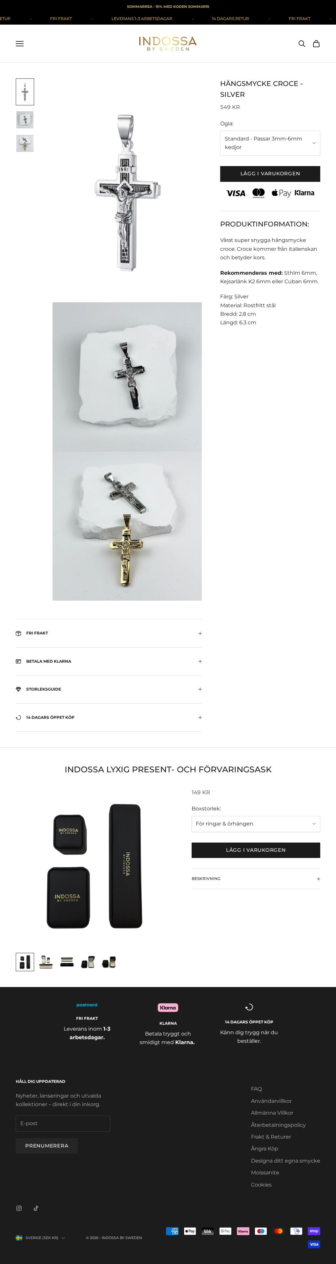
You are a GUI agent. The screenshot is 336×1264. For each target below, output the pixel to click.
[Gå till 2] (25, 120)
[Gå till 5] (109, 962)
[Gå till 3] (25, 143)
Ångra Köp (264, 1149)
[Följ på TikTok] (36, 1208)
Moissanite (265, 1172)
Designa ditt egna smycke (285, 1161)
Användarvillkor (271, 1101)
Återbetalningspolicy (278, 1125)
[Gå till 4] (88, 962)
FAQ (256, 1089)
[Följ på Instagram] (19, 1208)
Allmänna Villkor (272, 1113)
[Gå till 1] (25, 91)
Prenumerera (46, 1146)
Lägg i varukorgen (270, 173)
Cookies (261, 1185)
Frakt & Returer (271, 1137)
